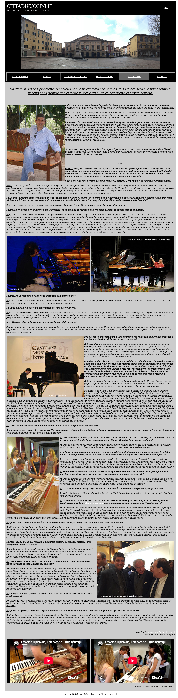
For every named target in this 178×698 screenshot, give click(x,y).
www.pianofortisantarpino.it (161, 632)
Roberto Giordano (94, 503)
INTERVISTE (134, 76)
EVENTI (47, 76)
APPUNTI (162, 76)
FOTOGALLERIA (104, 76)
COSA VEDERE (20, 76)
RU (166, 7)
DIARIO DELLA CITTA (75, 76)
